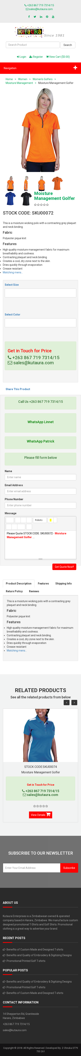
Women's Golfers (43, 79)
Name (8, 471)
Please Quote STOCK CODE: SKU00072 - (36, 535)
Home (9, 79)
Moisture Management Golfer (40, 772)
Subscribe (69, 867)
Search (67, 45)
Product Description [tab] (18, 583)
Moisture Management (19, 82)
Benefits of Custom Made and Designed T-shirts (35, 949)
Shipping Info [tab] (63, 583)
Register (37, 56)
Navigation (10, 68)
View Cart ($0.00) (59, 56)
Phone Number (14, 499)
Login (22, 56)
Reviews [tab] (34, 591)
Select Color (12, 314)
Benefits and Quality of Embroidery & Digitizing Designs (39, 955)
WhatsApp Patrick (40, 441)
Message (10, 513)
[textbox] (7, 292)
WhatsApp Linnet (41, 422)
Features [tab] (43, 583)
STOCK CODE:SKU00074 (40, 767)
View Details (38, 814)
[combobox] (40, 293)
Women (22, 79)
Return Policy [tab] (14, 591)
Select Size (12, 284)
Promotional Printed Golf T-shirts (26, 960)
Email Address (14, 485)
